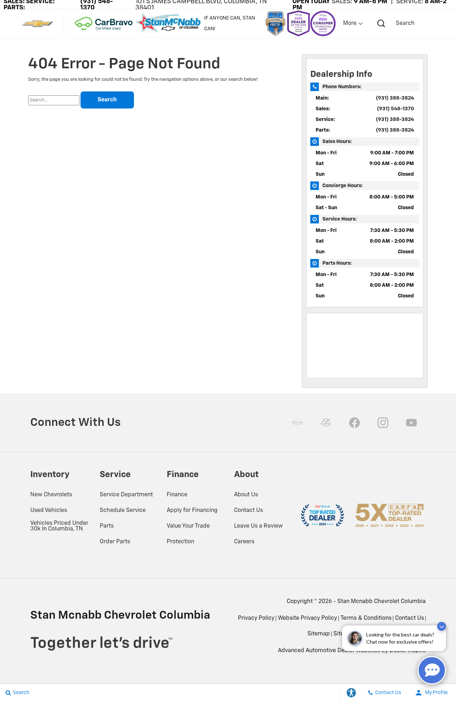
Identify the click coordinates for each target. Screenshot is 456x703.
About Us (246, 495)
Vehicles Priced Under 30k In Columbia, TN (59, 526)
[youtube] (411, 422)
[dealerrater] (326, 422)
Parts (107, 526)
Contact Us (248, 510)
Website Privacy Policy (307, 618)
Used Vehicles (48, 510)
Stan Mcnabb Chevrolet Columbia (381, 601)
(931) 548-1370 (395, 108)
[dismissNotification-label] (441, 626)
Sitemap (318, 634)
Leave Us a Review (258, 526)
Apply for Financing (192, 510)
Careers (244, 542)
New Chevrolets (51, 495)
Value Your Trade (188, 526)
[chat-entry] (432, 670)
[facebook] (354, 422)
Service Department (126, 495)
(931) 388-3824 (395, 98)
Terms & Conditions (366, 618)
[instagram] (383, 422)
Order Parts (115, 542)
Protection (180, 542)
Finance (177, 495)
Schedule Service (123, 510)
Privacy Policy (256, 618)
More (350, 23)
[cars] (297, 422)
